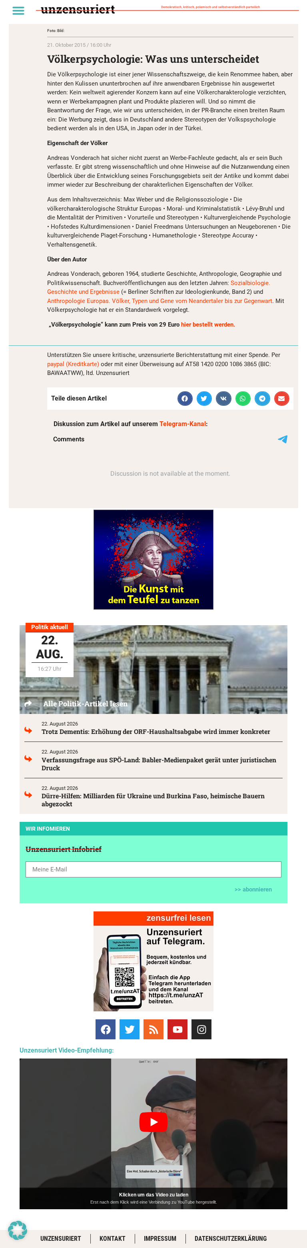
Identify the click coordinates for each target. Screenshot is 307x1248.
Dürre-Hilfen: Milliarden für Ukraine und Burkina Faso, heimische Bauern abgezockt (153, 799)
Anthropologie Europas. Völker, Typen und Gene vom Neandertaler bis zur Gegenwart (159, 301)
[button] (18, 10)
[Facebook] (106, 1029)
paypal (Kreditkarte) (73, 364)
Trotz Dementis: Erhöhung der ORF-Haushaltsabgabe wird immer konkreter (156, 731)
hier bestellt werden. (208, 324)
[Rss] (153, 1029)
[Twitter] (130, 1029)
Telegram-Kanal (182, 424)
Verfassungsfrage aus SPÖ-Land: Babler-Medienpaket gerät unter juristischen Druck (159, 764)
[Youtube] (177, 1029)
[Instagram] (201, 1029)
